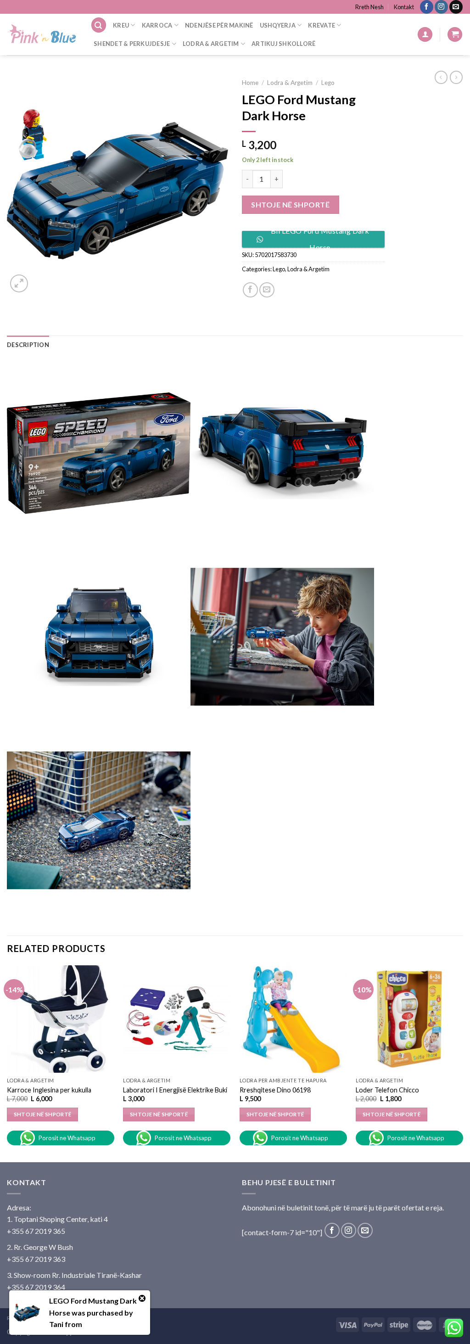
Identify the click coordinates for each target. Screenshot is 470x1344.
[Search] (98, 25)
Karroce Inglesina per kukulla (49, 1090)
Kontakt (404, 7)
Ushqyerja (278, 25)
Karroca (157, 25)
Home (250, 82)
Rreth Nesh (369, 7)
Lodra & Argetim (211, 43)
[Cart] (455, 34)
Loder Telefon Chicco (387, 1090)
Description (28, 344)
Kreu (121, 25)
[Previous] (7, 1062)
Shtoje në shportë (290, 204)
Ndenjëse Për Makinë (219, 25)
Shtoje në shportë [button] (43, 1114)
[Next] (463, 1062)
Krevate (321, 25)
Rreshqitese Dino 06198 (275, 1090)
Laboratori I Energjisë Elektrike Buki (175, 1090)
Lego (328, 82)
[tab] (28, 345)
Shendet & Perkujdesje (132, 43)
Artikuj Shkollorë (283, 43)
